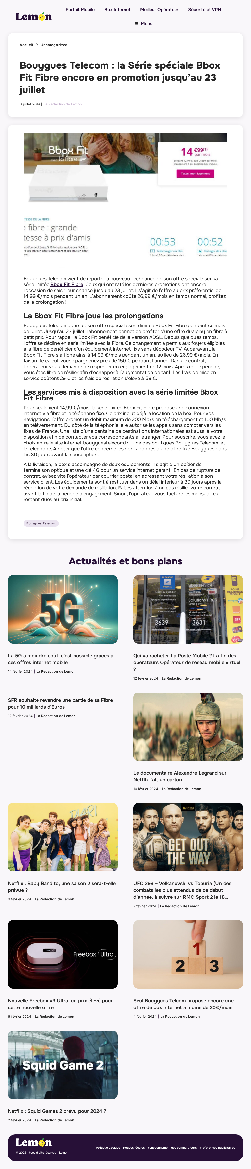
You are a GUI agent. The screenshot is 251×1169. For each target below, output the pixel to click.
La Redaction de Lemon (62, 104)
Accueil (26, 45)
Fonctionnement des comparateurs (172, 1147)
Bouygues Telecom (41, 523)
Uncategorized (54, 45)
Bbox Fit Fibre (66, 284)
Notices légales (134, 1147)
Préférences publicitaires (217, 1147)
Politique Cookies (108, 1147)
